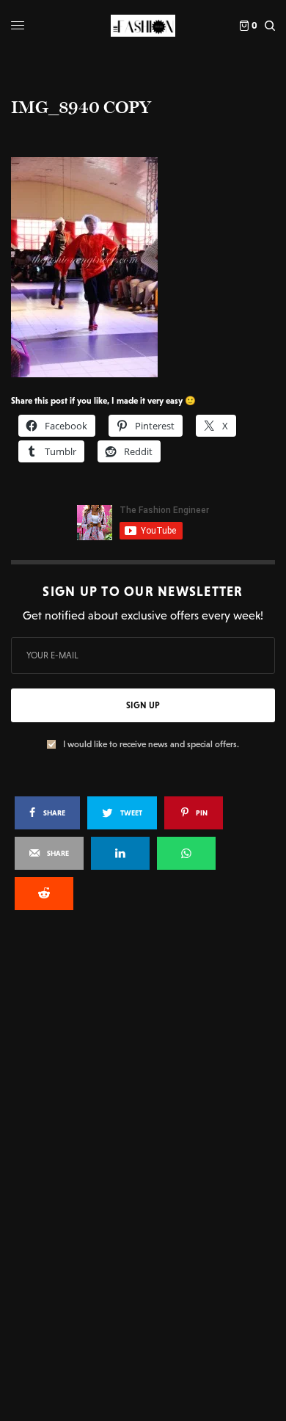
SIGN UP (143, 705)
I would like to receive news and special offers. (151, 744)
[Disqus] (143, 1119)
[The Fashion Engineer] (143, 26)
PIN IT (151, 266)
